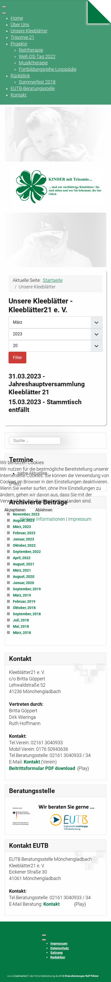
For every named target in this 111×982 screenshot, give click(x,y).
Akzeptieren (15, 509)
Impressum (79, 519)
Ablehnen (43, 509)
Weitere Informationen (42, 519)
